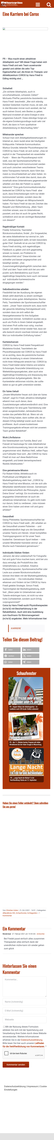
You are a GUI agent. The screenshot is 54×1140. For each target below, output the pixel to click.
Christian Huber (12, 910)
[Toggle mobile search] (49, 4)
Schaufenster (21, 913)
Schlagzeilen (32, 913)
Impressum (32, 1086)
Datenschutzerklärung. (32, 1040)
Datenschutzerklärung (15, 1086)
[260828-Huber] (25, 714)
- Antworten (40, 934)
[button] (12, 649)
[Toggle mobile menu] (38, 4)
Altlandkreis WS (9, 913)
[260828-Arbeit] (25, 678)
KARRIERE (16, 628)
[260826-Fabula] (26, 749)
